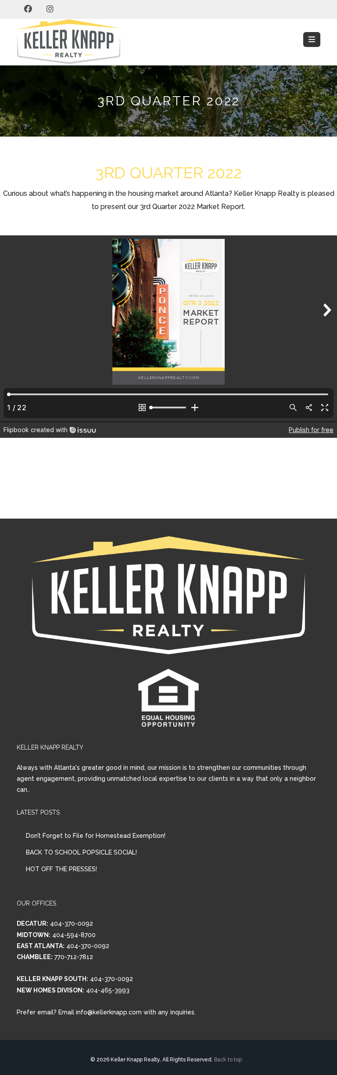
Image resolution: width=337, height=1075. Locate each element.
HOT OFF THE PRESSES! (61, 869)
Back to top (228, 1060)
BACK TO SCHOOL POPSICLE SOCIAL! (81, 852)
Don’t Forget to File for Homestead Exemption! (95, 835)
